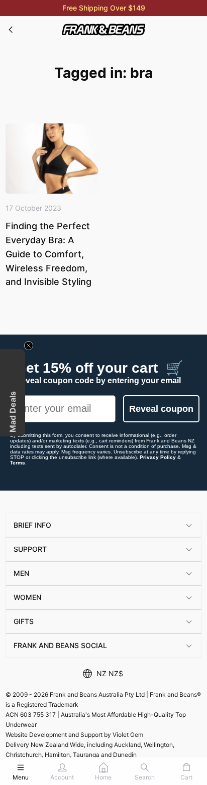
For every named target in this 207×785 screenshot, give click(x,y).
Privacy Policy (158, 457)
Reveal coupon (161, 409)
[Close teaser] (28, 345)
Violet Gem (128, 734)
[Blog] (11, 29)
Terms (17, 462)
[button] (103, 525)
